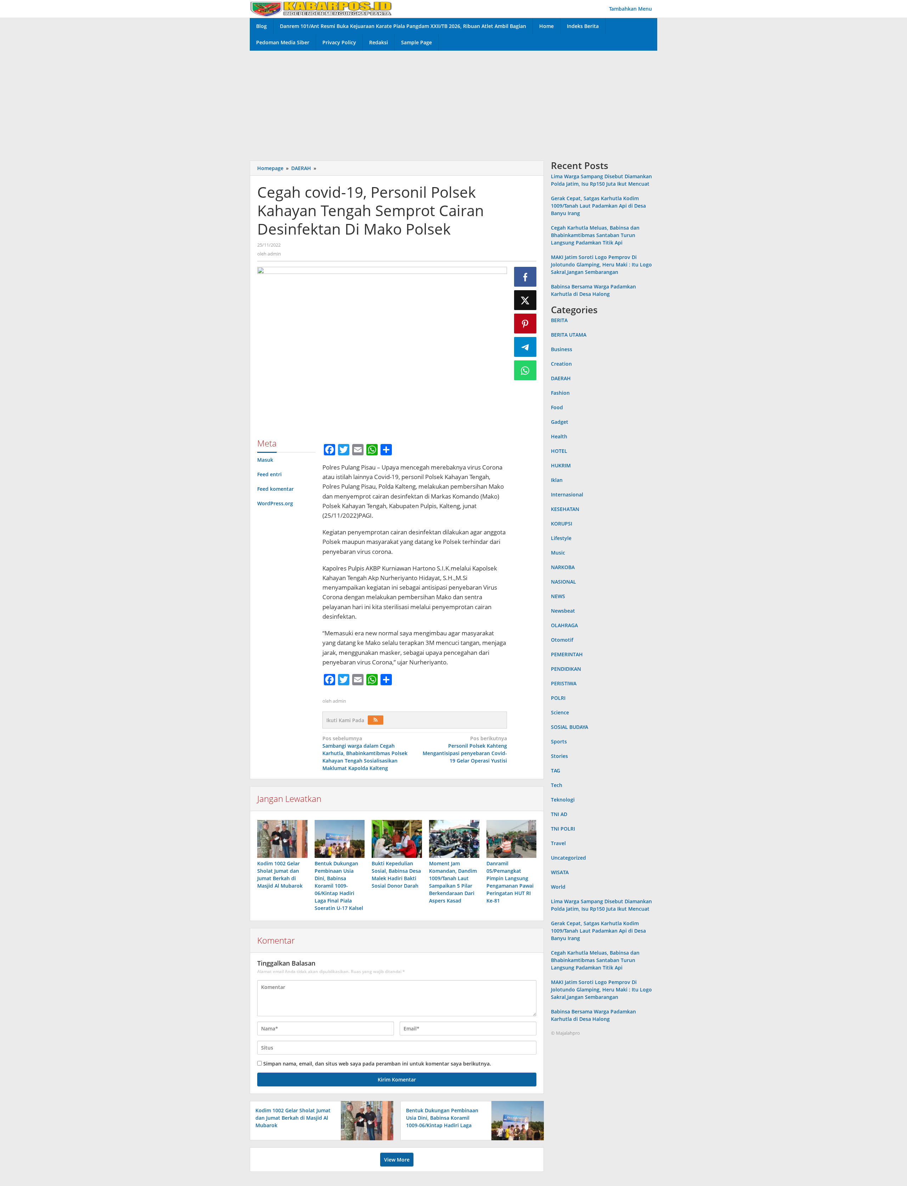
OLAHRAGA (564, 625)
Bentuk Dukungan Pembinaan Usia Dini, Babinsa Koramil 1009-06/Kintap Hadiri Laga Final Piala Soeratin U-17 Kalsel (339, 885)
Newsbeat (563, 610)
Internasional (567, 494)
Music (558, 552)
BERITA (559, 320)
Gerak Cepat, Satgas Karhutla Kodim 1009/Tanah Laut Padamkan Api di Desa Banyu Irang (598, 206)
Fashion (560, 392)
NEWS (558, 596)
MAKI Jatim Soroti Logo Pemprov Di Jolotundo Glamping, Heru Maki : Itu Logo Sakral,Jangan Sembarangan (601, 264)
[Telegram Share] (525, 347)
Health (559, 436)
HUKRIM (561, 465)
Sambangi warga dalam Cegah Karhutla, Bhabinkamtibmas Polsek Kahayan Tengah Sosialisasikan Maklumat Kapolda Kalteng (364, 753)
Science (560, 712)
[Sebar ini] (525, 277)
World (558, 886)
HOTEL (559, 451)
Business (561, 349)
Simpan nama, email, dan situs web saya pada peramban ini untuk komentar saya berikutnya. (377, 1063)
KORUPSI (561, 523)
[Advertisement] (453, 103)
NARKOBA (563, 567)
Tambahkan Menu (630, 8)
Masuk (265, 459)
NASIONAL (563, 581)
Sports (559, 741)
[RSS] (375, 720)
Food (557, 407)
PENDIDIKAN (566, 668)
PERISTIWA (563, 683)
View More (397, 1159)
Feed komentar (275, 488)
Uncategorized (568, 857)
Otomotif (562, 639)
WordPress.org (275, 503)
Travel (558, 843)
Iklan (557, 480)
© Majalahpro (565, 1033)
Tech (556, 785)
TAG (555, 770)
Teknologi (563, 799)
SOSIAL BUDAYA (569, 727)
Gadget (559, 421)
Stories (559, 756)
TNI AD (559, 814)
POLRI (558, 698)
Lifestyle (561, 538)
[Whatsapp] (525, 370)
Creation (561, 363)
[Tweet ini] (525, 300)
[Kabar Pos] (321, 8)
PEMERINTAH (567, 654)
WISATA (560, 872)
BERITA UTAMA (568, 334)
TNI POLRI (563, 828)
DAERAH (561, 378)
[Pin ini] (525, 323)
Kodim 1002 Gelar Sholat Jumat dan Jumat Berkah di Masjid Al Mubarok (293, 1118)
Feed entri (269, 474)
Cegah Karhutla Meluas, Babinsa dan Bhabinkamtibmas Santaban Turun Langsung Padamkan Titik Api (595, 235)
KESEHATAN (565, 509)
